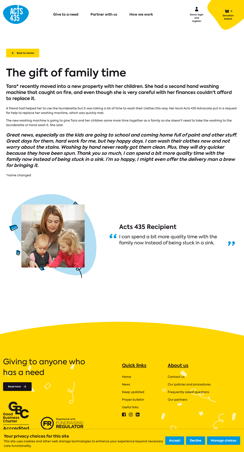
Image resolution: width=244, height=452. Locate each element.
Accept (174, 440)
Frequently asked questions (188, 392)
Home (126, 377)
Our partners (177, 400)
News (126, 384)
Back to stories (25, 53)
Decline (195, 440)
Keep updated (133, 392)
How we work (141, 14)
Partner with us (104, 14)
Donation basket (228, 14)
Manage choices (223, 440)
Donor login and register (196, 18)
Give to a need (65, 14)
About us (178, 365)
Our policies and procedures (189, 384)
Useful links (130, 407)
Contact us (176, 377)
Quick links (134, 365)
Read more (14, 386)
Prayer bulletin (133, 400)
